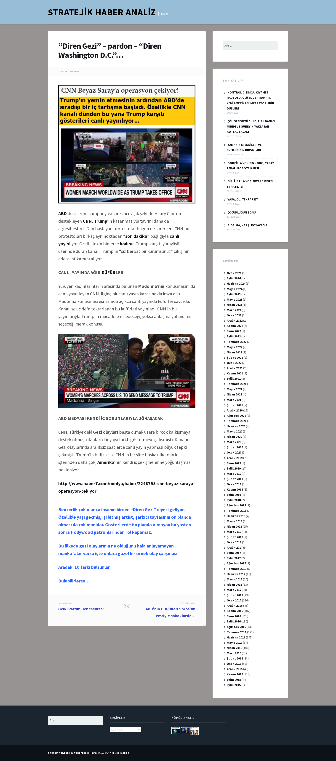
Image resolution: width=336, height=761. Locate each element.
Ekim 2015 (234, 680)
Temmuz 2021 (236, 384)
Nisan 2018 (234, 526)
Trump (100, 221)
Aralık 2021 (235, 368)
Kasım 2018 (235, 489)
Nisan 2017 (234, 584)
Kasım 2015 (235, 674)
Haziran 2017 (236, 574)
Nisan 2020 (234, 437)
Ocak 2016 (234, 664)
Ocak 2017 (234, 600)
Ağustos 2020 (236, 416)
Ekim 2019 (234, 463)
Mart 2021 (234, 400)
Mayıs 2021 (234, 389)
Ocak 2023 (234, 315)
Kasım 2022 (235, 326)
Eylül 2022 (234, 336)
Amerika (105, 462)
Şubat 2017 (235, 595)
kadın (125, 243)
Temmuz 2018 (236, 511)
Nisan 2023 (234, 305)
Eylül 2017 (234, 558)
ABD (62, 213)
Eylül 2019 (234, 468)
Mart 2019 (234, 474)
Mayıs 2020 (234, 431)
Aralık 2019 (235, 458)
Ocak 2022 (234, 363)
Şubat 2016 (235, 658)
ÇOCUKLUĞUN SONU (241, 212)
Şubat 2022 (235, 357)
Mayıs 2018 (234, 521)
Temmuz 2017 (236, 569)
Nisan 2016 (234, 648)
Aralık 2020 (235, 410)
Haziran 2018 (236, 516)
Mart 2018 (234, 532)
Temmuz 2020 (236, 421)
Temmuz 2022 (236, 342)
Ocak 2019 (234, 484)
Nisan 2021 (234, 394)
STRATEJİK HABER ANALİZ (102, 12)
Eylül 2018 (234, 500)
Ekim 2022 (234, 331)
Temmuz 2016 (236, 632)
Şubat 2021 (235, 405)
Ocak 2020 (234, 452)
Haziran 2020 (236, 426)
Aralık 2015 (235, 669)
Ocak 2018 (234, 542)
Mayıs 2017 (234, 579)
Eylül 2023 (234, 294)
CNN (87, 221)
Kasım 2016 (235, 611)
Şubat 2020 (235, 447)
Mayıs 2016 (234, 643)
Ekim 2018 (234, 495)
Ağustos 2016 (236, 627)
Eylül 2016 (234, 621)
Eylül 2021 (234, 378)
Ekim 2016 (234, 616)
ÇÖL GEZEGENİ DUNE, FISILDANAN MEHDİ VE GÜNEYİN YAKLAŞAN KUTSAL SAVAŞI (251, 126)
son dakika (136, 236)
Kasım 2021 (235, 373)
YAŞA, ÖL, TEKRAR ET (242, 199)
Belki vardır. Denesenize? (81, 606)
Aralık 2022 (235, 320)
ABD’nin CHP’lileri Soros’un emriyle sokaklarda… (170, 610)
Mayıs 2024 (234, 289)
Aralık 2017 (235, 547)
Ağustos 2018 (236, 505)
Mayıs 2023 (234, 299)
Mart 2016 (234, 653)
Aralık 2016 (235, 605)
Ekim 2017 (234, 553)
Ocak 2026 (234, 273)
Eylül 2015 (234, 685)
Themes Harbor (119, 752)
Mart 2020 (234, 442)
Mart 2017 (234, 590)
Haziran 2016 (236, 637)
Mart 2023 (234, 310)
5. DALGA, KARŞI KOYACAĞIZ (247, 225)
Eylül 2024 (234, 278)
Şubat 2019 (235, 479)
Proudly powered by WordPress (68, 752)
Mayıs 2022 (234, 347)
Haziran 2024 (236, 283)
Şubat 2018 (235, 537)
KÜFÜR (108, 272)
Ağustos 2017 (236, 563)
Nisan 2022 (234, 352)
